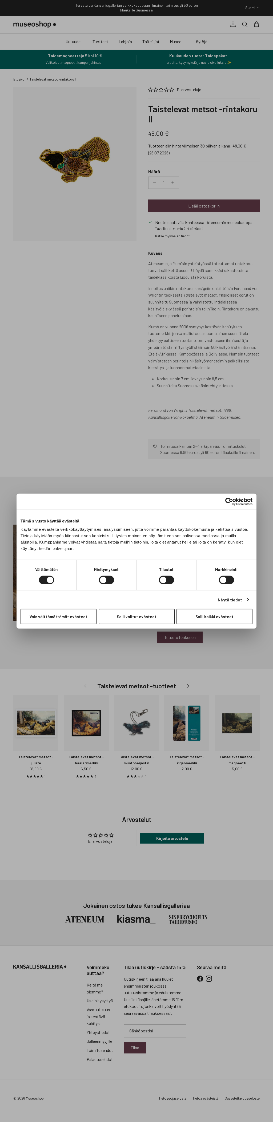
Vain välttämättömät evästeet (58, 616)
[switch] (106, 580)
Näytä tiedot (230, 599)
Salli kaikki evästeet (214, 616)
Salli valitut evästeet (136, 616)
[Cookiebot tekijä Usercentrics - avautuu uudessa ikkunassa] (229, 501)
